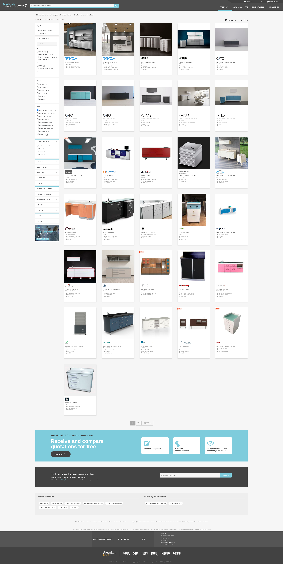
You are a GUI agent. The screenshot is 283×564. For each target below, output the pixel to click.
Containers (74, 507)
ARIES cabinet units (176, 503)
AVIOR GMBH (44, 60)
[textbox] (72, 6)
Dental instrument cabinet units (93, 503)
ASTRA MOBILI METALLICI (48, 57)
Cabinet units (44, 503)
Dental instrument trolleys (47, 507)
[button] (47, 39)
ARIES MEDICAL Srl (46, 54)
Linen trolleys (63, 507)
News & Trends (257, 7)
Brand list (163, 533)
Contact (80, 140)
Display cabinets (57, 503)
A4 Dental (43, 52)
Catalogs (237, 7)
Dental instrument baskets (114, 503)
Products (224, 7)
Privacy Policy (64, 479)
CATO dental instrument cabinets (156, 503)
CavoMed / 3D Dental (46, 68)
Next (147, 423)
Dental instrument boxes (73, 503)
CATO (42, 66)
